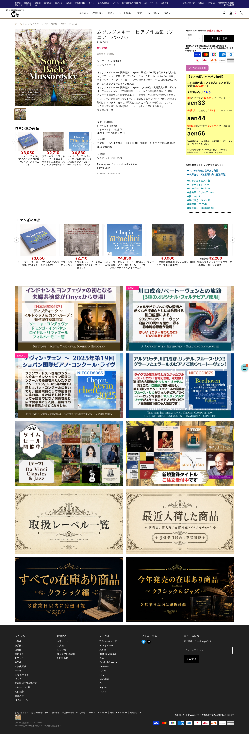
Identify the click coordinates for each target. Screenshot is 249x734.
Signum (103, 687)
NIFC (101, 674)
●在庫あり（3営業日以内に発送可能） (207, 174)
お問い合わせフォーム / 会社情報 (45, 712)
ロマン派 (211, 3)
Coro (101, 658)
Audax (102, 649)
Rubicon (102, 42)
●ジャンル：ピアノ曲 (198, 180)
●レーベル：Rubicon (198, 188)
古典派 (201, 3)
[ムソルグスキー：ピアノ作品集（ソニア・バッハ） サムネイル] (20, 114)
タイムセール (31, 5)
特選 (166, 13)
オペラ (91, 3)
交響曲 (18, 3)
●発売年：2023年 (197, 204)
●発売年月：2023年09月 (200, 208)
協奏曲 (38, 3)
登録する (191, 658)
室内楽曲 (48, 3)
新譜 (110, 13)
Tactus (102, 691)
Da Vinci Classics (108, 662)
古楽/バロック (189, 3)
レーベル (152, 13)
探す (139, 13)
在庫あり (97, 13)
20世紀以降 (229, 5)
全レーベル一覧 (150, 3)
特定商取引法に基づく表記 (74, 712)
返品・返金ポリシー (118, 712)
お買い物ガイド (21, 712)
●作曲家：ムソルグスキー (201, 192)
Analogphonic (106, 645)
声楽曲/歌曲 (80, 3)
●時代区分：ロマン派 (198, 200)
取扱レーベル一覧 (108, 641)
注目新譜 (164, 3)
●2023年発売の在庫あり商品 (202, 170)
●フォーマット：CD (198, 184)
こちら (207, 92)
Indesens (104, 666)
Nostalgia (104, 679)
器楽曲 (69, 3)
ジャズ (116, 3)
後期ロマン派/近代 (226, 3)
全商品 (82, 13)
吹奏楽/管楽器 (104, 3)
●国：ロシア (194, 196)
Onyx (102, 683)
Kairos (102, 670)
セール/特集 (125, 13)
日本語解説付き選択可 (131, 3)
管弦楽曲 (28, 3)
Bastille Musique (107, 653)
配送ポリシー (135, 712)
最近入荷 (18, 5)
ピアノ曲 (59, 3)
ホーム (18, 24)
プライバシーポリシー (97, 712)
